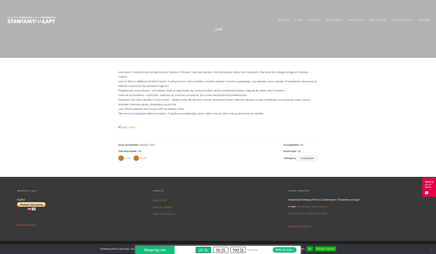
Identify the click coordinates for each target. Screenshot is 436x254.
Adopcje (314, 20)
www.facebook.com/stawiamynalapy (308, 213)
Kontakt (425, 20)
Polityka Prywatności (299, 226)
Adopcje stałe (160, 200)
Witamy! (283, 20)
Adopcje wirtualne (163, 207)
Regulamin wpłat (26, 224)
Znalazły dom (307, 158)
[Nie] (431, 249)
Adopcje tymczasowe (164, 213)
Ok (310, 248)
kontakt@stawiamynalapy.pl (312, 206)
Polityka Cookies (325, 248)
